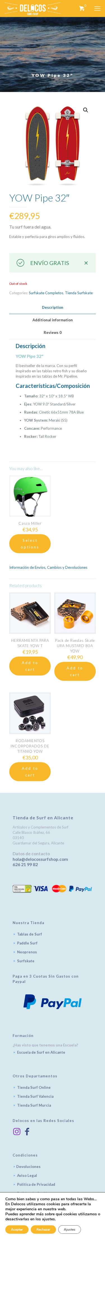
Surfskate (25, 961)
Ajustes (69, 1229)
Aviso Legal (27, 1175)
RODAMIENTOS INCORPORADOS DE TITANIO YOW (30, 746)
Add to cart (30, 666)
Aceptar (17, 1229)
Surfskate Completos (46, 293)
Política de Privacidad (36, 1184)
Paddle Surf (27, 943)
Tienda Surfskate (79, 293)
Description (52, 307)
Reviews (53, 332)
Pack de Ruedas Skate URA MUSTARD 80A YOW (75, 645)
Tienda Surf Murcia (34, 1105)
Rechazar (43, 1229)
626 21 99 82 (25, 864)
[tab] (52, 307)
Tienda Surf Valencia (35, 1096)
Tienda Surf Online (34, 1087)
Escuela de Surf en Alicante (41, 1052)
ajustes (48, 1219)
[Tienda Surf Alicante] (32, 8)
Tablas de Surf (29, 934)
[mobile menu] (97, 8)
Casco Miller (29, 523)
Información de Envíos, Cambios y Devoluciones (48, 567)
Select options (30, 543)
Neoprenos (27, 952)
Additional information (52, 320)
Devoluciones (28, 1166)
